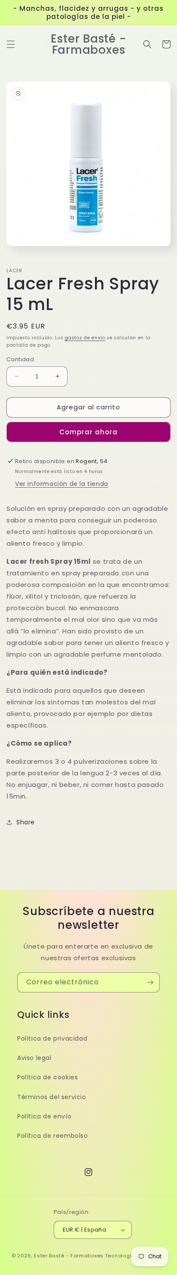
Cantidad (20, 359)
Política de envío (44, 1116)
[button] (10, 44)
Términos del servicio (51, 1097)
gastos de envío (85, 338)
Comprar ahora (88, 431)
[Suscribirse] (149, 982)
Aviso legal (34, 1058)
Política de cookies (47, 1077)
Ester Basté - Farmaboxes (69, 1255)
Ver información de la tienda (61, 483)
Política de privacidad (52, 1038)
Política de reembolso (52, 1135)
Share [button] (25, 822)
